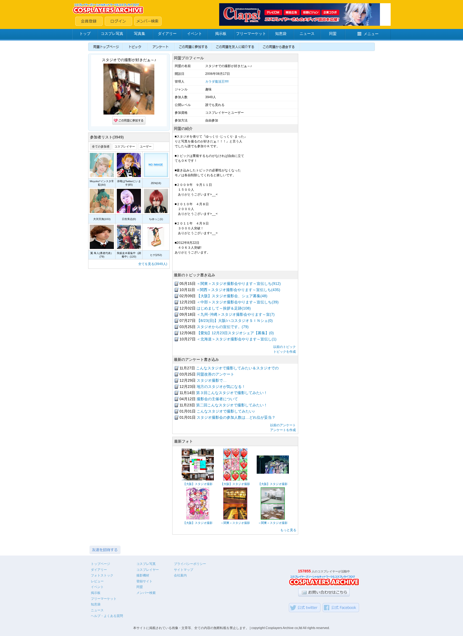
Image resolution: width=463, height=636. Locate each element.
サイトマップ (183, 570)
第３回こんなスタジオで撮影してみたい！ (231, 393)
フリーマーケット (251, 33)
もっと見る (288, 530)
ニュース (307, 33)
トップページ (100, 564)
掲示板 (220, 33)
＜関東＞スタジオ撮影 (235, 522)
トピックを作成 (284, 352)
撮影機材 (142, 575)
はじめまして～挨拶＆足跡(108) (224, 308)
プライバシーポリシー (190, 564)
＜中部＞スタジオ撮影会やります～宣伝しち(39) (238, 302)
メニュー (371, 34)
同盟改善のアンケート (215, 374)
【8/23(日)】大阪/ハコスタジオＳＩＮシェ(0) (235, 320)
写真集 (139, 33)
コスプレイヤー (124, 146)
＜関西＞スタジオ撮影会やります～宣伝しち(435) (238, 290)
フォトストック (102, 575)
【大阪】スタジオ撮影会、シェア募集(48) (232, 296)
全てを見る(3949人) (152, 264)
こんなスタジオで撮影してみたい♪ (226, 411)
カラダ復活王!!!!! (217, 81)
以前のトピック (284, 347)
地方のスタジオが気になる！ (221, 386)
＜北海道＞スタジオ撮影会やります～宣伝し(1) (237, 339)
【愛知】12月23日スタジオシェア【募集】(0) (235, 333)
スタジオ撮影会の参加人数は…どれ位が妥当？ (236, 417)
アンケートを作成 (283, 430)
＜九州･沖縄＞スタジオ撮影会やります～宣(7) (236, 314)
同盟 (333, 33)
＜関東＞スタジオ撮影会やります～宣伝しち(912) (239, 283)
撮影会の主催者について (217, 399)
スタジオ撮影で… (212, 380)
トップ (85, 33)
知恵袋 (280, 33)
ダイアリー (167, 33)
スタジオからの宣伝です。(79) (223, 327)
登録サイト (144, 581)
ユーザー (146, 146)
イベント (194, 33)
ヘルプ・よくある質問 (107, 616)
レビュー (97, 581)
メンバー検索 (146, 593)
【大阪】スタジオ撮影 (197, 484)
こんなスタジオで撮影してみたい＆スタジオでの (237, 368)
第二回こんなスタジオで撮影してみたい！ (231, 405)
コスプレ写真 (112, 33)
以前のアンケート (283, 425)
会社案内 (180, 575)
